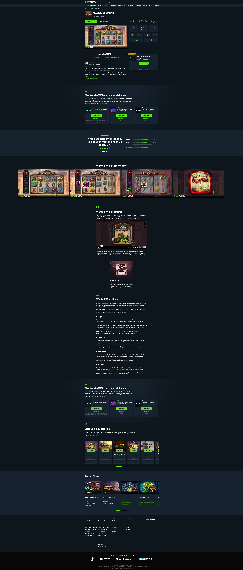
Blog (123, 501)
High (154, 29)
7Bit (118, 107)
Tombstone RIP (147, 455)
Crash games (113, 5)
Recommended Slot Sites (98, 57)
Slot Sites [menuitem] (137, 2)
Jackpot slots (138, 5)
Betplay (144, 107)
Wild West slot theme (103, 303)
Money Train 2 (105, 455)
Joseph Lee (125, 499)
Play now (91, 450)
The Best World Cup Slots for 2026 (129, 496)
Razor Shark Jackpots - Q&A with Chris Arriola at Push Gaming (110, 497)
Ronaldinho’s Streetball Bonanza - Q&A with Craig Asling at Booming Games (91, 497)
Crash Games (101, 531)
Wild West (136, 40)
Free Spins (87, 525)
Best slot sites (93, 5)
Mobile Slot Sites (89, 531)
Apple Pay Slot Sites (89, 533)
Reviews (114, 531)
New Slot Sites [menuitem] (145, 2)
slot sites (141, 303)
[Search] (157, 2)
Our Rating (107, 57)
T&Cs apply (146, 69)
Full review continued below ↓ (92, 78)
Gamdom (138, 55)
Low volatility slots (130, 5)
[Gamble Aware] (124, 559)
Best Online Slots (102, 520)
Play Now (90, 21)
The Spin (114, 520)
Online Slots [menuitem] (118, 2)
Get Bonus (143, 63)
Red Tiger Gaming (132, 305)
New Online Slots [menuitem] (128, 2)
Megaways (157, 5)
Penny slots (151, 5)
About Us (128, 523)
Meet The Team (129, 525)
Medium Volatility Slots (103, 527)
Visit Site (96, 115)
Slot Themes (101, 542)
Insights (87, 503)
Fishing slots (107, 5)
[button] (155, 439)
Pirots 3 (91, 455)
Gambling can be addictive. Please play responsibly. (121, 555)
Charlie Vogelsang (100, 62)
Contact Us (128, 527)
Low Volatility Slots (102, 525)
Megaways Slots (102, 535)
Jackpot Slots (101, 537)
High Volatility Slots (102, 529)
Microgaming (128, 501)
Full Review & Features (114, 57)
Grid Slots (100, 533)
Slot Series (100, 544)
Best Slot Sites (88, 520)
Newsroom (114, 527)
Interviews (93, 503)
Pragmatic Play (124, 503)
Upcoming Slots (102, 546)
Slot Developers (102, 540)
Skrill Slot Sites (88, 535)
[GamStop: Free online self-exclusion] (145, 559)
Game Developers (89, 505)
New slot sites (100, 5)
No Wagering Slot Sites (90, 529)
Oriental (152, 501)
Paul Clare (88, 501)
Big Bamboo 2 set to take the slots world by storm (147, 496)
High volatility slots (121, 5)
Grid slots (145, 5)
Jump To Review (104, 21)
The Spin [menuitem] (153, 2)
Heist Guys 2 (133, 455)
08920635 (147, 566)
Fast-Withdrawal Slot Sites (91, 527)
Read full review (143, 66)
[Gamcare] (105, 559)
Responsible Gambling (131, 520)
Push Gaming (111, 503)
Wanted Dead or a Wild (119, 455)
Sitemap (128, 529)
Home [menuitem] (111, 2)
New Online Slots (102, 523)
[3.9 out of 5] (152, 22)
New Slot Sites (88, 523)
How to (114, 529)
